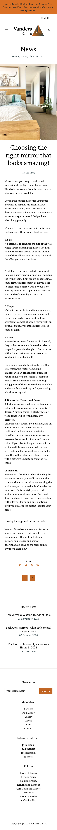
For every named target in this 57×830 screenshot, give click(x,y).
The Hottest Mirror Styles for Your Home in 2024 (28, 645)
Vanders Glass (38, 823)
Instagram (30, 752)
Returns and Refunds (28, 784)
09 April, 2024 (28, 651)
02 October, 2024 (28, 635)
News (24, 56)
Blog (28, 724)
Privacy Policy (28, 777)
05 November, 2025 (28, 618)
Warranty (29, 792)
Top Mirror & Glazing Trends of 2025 (28, 615)
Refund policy (28, 800)
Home (15, 56)
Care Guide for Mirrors (28, 788)
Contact (28, 728)
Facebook (29, 744)
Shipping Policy (28, 780)
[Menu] (6, 30)
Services (28, 708)
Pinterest (29, 748)
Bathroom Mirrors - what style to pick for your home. (28, 629)
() (45, 18)
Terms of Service (28, 773)
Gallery (28, 716)
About (28, 720)
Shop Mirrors (28, 712)
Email (29, 756)
